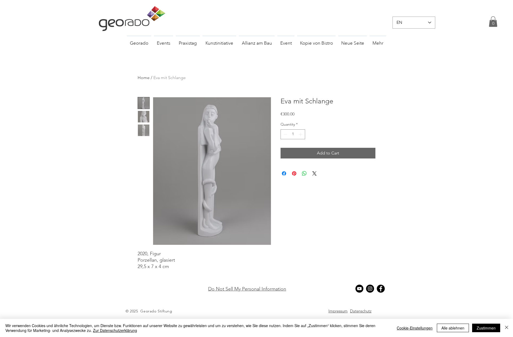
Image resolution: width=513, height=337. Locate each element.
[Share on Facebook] (284, 173)
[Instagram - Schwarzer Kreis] (370, 289)
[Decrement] (284, 134)
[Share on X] (314, 173)
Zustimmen (486, 328)
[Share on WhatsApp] (304, 173)
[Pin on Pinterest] (294, 173)
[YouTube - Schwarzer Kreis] (359, 289)
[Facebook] (381, 289)
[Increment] (301, 134)
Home (144, 77)
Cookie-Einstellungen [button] (415, 328)
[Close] (506, 328)
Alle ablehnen (452, 328)
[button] (493, 21)
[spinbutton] (293, 134)
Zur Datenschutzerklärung (115, 330)
